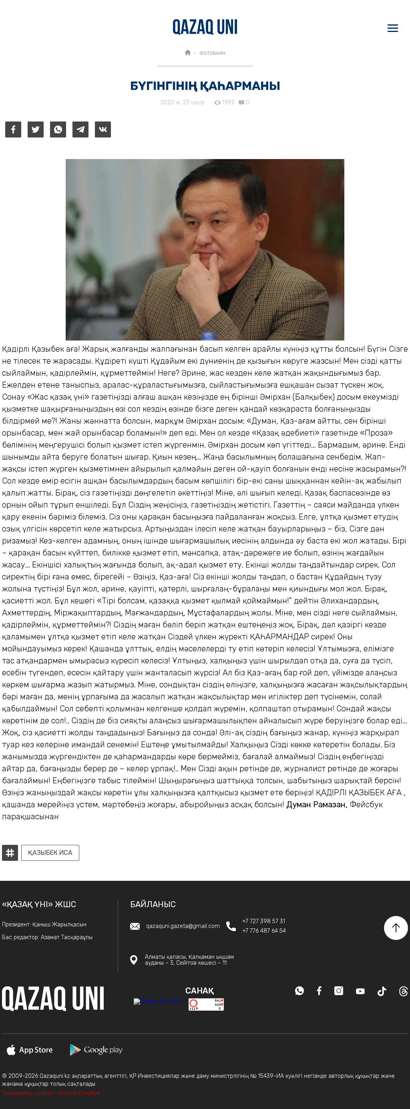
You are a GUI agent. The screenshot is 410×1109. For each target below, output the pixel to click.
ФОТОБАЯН (212, 53)
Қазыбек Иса (50, 852)
